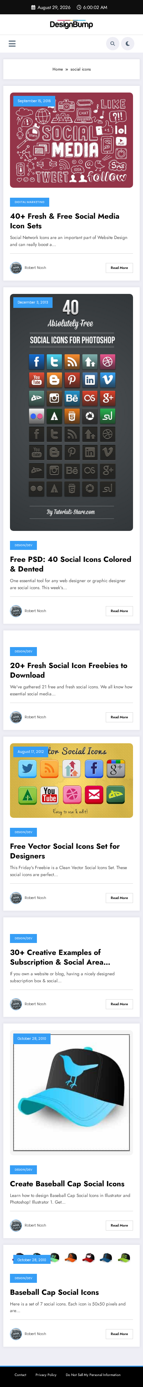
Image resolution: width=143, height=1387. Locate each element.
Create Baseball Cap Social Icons (67, 1184)
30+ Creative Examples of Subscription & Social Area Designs (56, 957)
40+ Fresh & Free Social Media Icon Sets (64, 221)
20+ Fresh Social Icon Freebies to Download (68, 670)
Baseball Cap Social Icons (54, 1292)
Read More (119, 267)
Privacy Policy (46, 1374)
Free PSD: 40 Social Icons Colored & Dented (70, 564)
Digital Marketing (30, 202)
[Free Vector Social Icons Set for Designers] (71, 780)
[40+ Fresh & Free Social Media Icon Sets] (71, 139)
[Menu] (12, 44)
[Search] (112, 44)
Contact (20, 1374)
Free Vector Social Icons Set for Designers (65, 851)
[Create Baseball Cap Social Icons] (71, 1092)
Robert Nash (35, 267)
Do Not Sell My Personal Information (93, 1374)
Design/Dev (23, 545)
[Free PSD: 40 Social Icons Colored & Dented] (71, 412)
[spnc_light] (127, 43)
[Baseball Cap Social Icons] (71, 1257)
